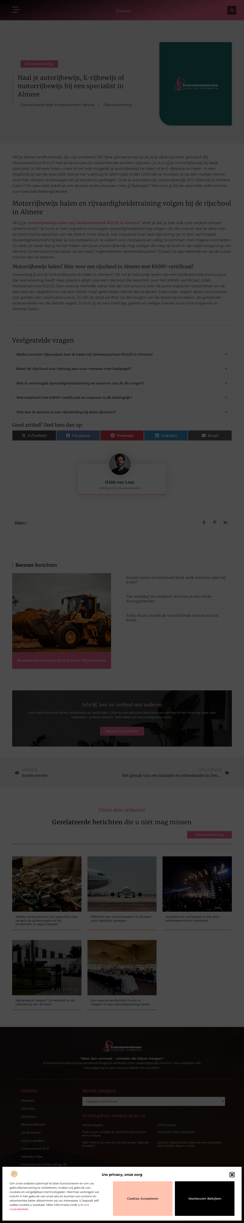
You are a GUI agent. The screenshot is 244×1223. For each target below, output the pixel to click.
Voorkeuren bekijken (204, 1198)
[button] (232, 1174)
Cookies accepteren (142, 1198)
